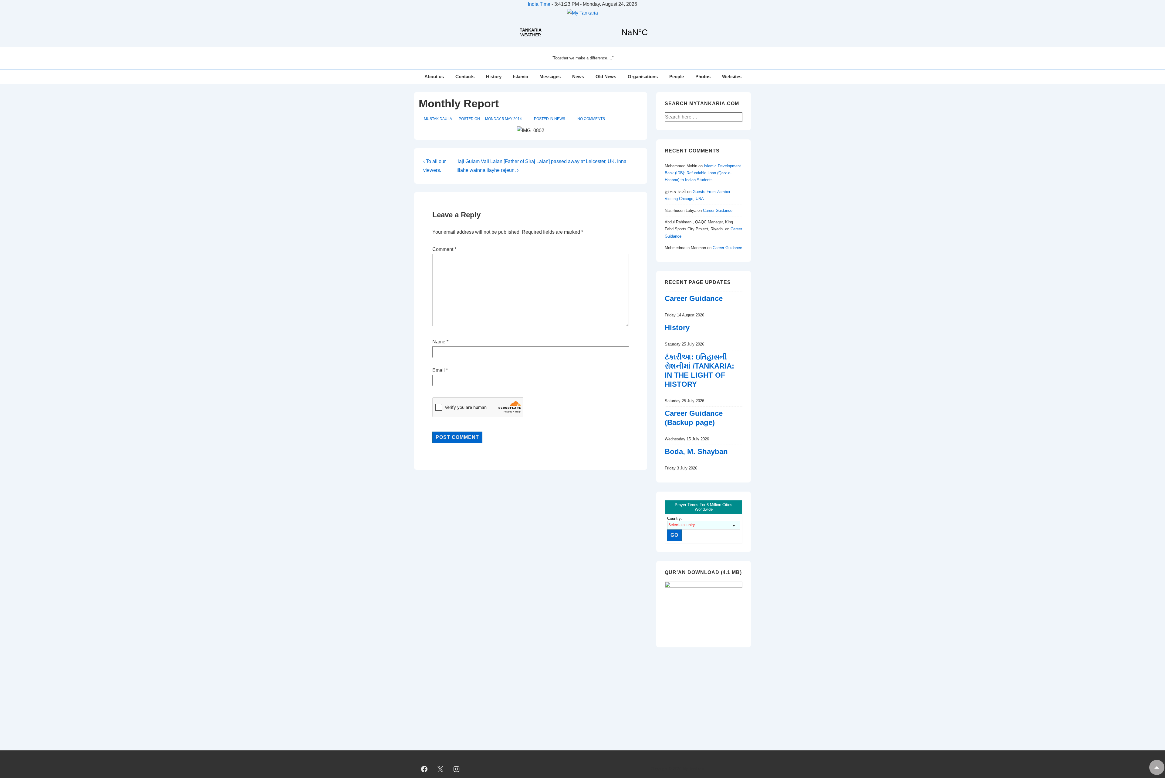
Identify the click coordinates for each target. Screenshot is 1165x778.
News (578, 76)
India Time (539, 4)
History (493, 76)
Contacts (464, 76)
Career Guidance (717, 210)
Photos (703, 76)
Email (438, 370)
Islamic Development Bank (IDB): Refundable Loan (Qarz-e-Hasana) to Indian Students (703, 173)
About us (434, 76)
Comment (444, 249)
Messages (550, 76)
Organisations (643, 76)
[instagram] (456, 769)
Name (438, 341)
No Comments (591, 119)
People (676, 76)
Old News (606, 76)
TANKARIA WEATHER (582, 32)
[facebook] (424, 769)
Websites (731, 76)
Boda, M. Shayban (696, 451)
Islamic (520, 76)
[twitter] (440, 769)
